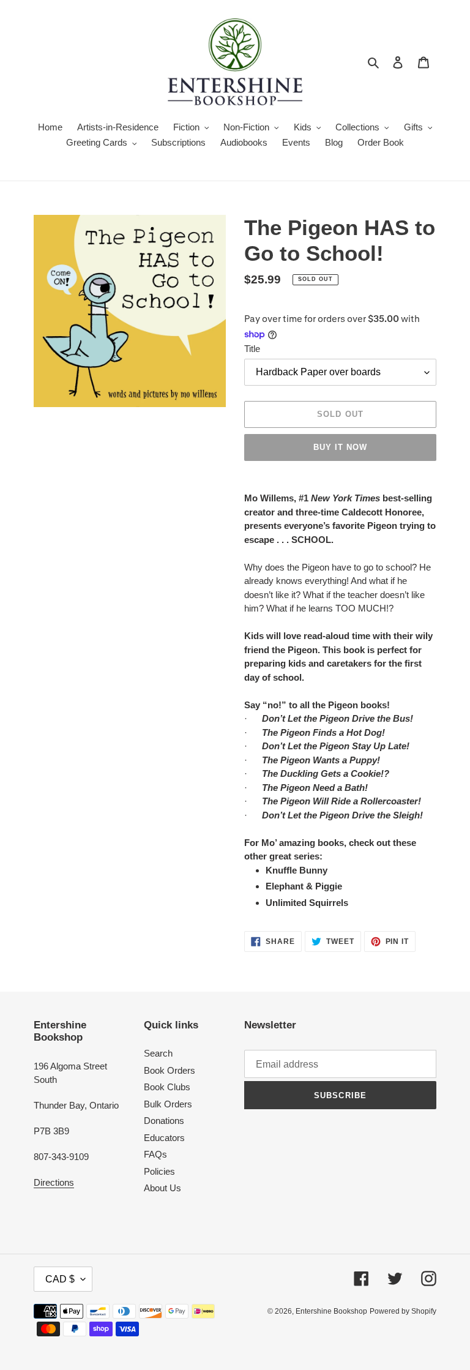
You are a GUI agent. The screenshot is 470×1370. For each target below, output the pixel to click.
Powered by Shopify (403, 1311)
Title (252, 348)
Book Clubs (167, 1087)
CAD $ (60, 1279)
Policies (159, 1171)
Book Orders (169, 1070)
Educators (164, 1137)
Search (158, 1053)
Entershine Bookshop (331, 1311)
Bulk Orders (168, 1104)
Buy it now (340, 447)
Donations (164, 1120)
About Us (162, 1188)
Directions (54, 1182)
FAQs (155, 1154)
